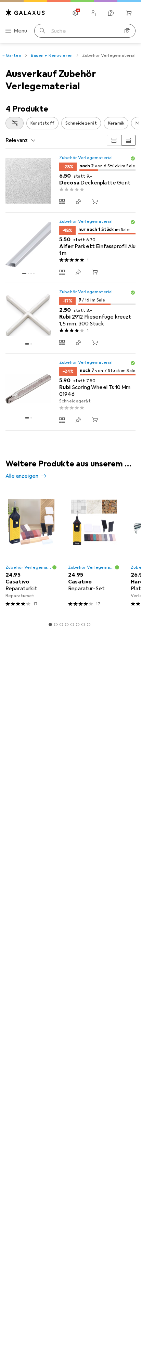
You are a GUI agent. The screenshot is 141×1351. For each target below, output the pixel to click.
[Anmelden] (93, 13)
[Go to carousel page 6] (77, 624)
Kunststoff (42, 123)
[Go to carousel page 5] (72, 624)
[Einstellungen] (75, 13)
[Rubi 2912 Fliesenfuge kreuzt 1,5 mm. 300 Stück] (70, 318)
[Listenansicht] (128, 140)
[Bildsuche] (127, 31)
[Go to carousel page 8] (88, 624)
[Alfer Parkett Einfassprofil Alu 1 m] (70, 248)
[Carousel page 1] (50, 624)
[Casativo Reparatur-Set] (94, 551)
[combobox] (14, 123)
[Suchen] (42, 31)
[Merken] (78, 201)
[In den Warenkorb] (95, 201)
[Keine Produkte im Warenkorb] (128, 13)
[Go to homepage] (25, 12)
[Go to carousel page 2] (55, 624)
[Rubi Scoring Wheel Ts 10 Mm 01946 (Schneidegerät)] (70, 392)
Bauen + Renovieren (52, 55)
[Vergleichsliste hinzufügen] (62, 201)
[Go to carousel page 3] (61, 624)
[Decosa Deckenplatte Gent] (70, 181)
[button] (133, 158)
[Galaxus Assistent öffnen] (110, 13)
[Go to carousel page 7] (83, 624)
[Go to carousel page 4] (66, 624)
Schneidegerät (81, 123)
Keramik (116, 123)
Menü (20, 30)
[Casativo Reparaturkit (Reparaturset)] (31, 551)
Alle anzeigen (21, 476)
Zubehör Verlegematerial (86, 157)
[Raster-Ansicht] (114, 140)
